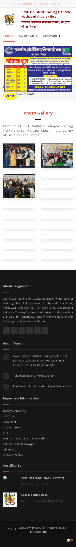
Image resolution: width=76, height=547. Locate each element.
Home (9, 36)
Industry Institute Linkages (19, 444)
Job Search (9, 449)
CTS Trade (9, 416)
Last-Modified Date (34, 495)
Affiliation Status (13, 455)
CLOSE (10, 96)
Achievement (51, 36)
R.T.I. (6, 433)
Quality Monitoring (14, 411)
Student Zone (28, 36)
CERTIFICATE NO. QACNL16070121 (42, 478)
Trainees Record (13, 427)
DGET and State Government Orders (25, 438)
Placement (9, 422)
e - (38, 4)
